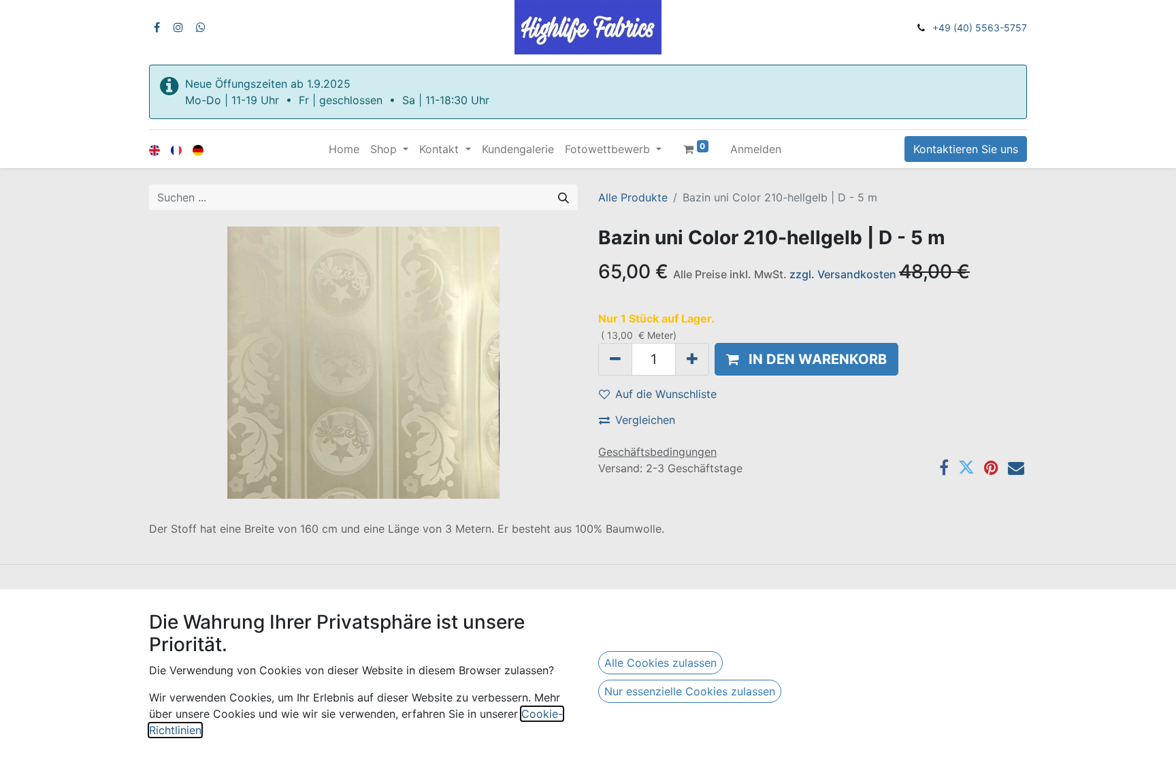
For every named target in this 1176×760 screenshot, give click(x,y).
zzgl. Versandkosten (842, 274)
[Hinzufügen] (692, 359)
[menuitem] (344, 149)
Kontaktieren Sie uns (965, 149)
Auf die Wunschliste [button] (666, 394)
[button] (806, 359)
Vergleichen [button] (645, 420)
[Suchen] (563, 197)
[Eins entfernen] (615, 359)
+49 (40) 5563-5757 (979, 27)
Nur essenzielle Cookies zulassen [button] (689, 691)
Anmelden (755, 149)
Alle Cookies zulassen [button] (660, 663)
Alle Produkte (633, 197)
